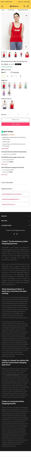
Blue (9, 85)
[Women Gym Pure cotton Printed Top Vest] (4, 104)
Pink (14, 85)
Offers (2, 1)
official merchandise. (13, 375)
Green (25, 85)
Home (2, 10)
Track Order (27, 1)
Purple (3, 92)
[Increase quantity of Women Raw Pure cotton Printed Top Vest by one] (28, 114)
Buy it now (15, 124)
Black (9, 92)
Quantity (3, 114)
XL (20, 76)
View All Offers (5, 148)
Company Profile (8, 1)
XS (3, 76)
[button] (28, 6)
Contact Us (20, 1)
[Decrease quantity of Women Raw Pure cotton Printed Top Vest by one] (10, 114)
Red (3, 85)
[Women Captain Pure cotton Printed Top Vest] (11, 104)
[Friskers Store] (14, 6)
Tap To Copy (4, 164)
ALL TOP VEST (11, 10)
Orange (20, 85)
